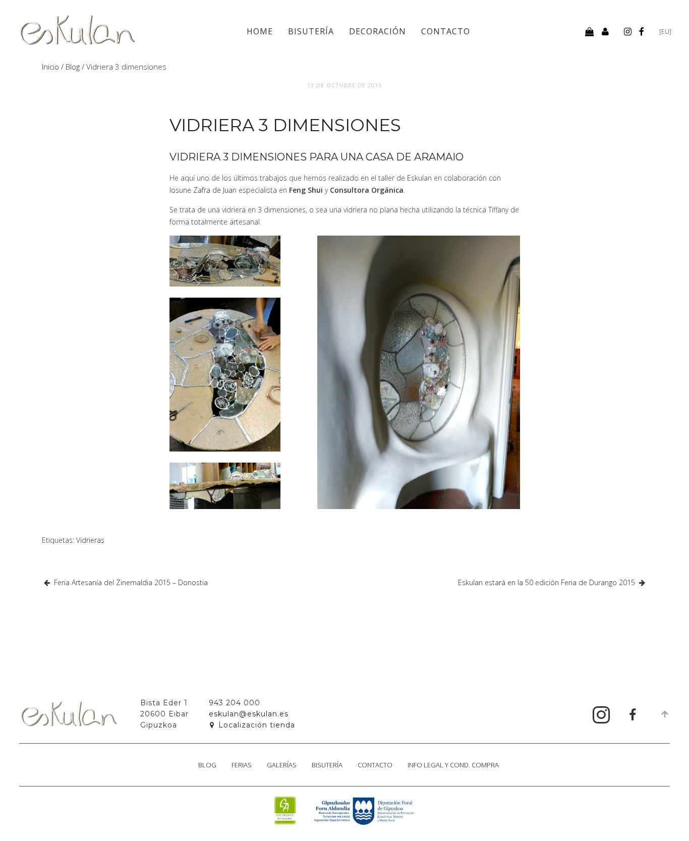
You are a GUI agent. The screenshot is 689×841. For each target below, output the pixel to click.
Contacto (445, 31)
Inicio (50, 67)
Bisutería (311, 31)
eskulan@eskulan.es (249, 713)
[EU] (665, 31)
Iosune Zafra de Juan (203, 190)
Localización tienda (256, 725)
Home (260, 31)
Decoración (377, 31)
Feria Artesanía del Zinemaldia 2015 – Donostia (131, 582)
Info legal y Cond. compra (453, 764)
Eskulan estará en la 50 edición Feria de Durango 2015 (546, 582)
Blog (73, 67)
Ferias (242, 764)
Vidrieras (90, 540)
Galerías (282, 764)
